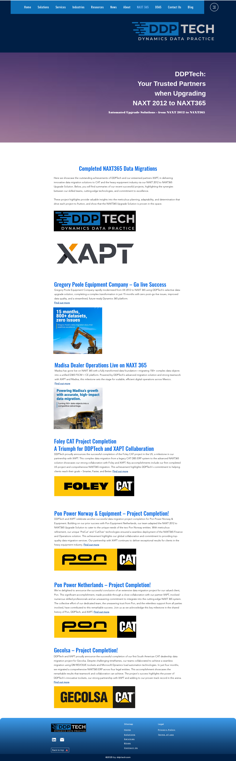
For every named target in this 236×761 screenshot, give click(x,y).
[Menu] (214, 7)
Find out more (61, 682)
